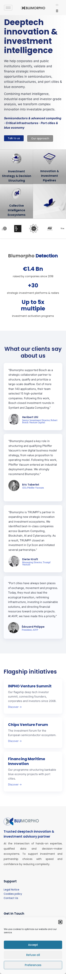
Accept (33, 945)
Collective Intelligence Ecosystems (16, 210)
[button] (60, 922)
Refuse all (33, 955)
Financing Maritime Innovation (26, 761)
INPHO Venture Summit (30, 686)
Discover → (15, 706)
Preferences (33, 965)
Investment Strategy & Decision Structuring (16, 175)
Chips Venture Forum (28, 724)
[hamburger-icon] (8, 7)
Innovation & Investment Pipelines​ (49, 175)
